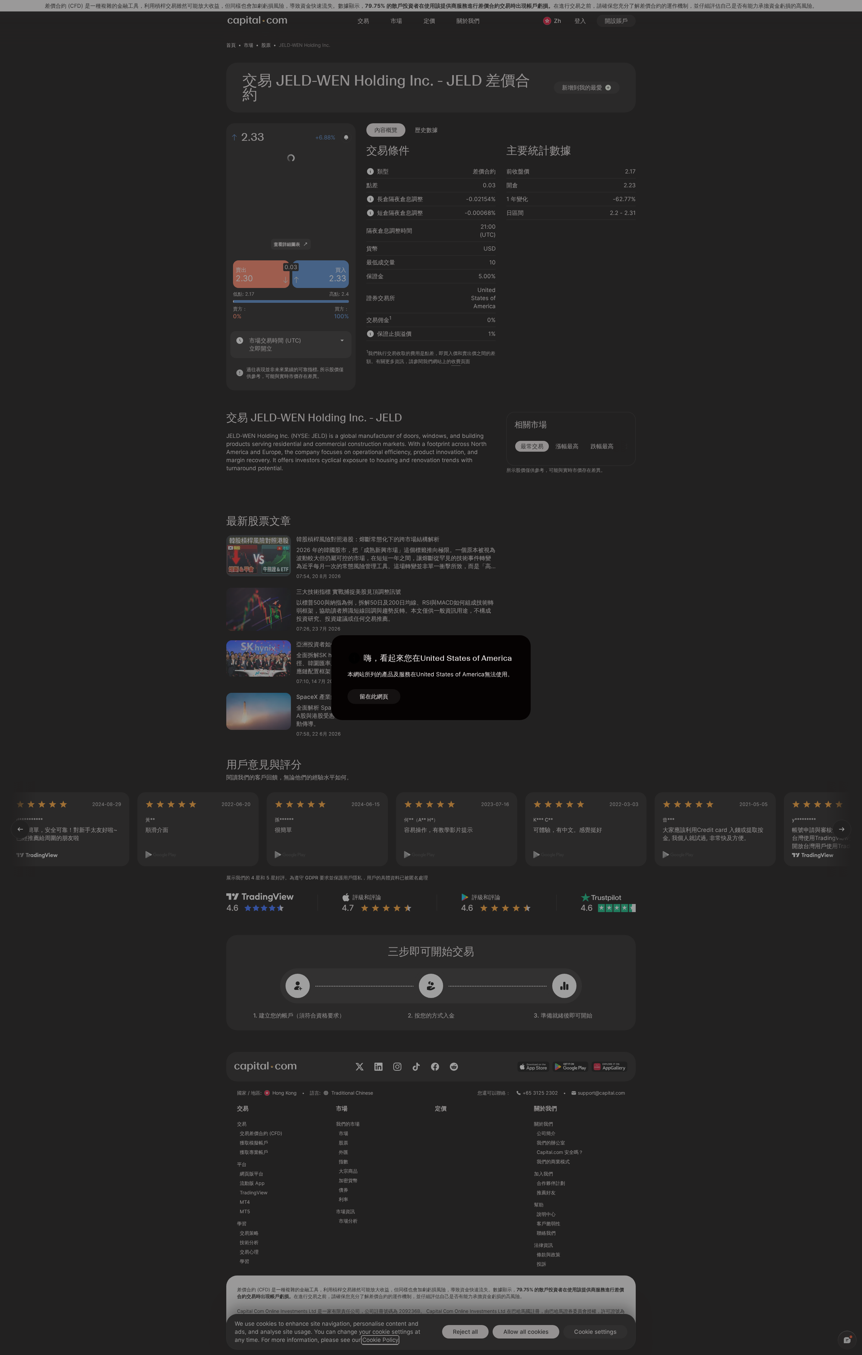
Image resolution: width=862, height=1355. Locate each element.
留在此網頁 (374, 696)
